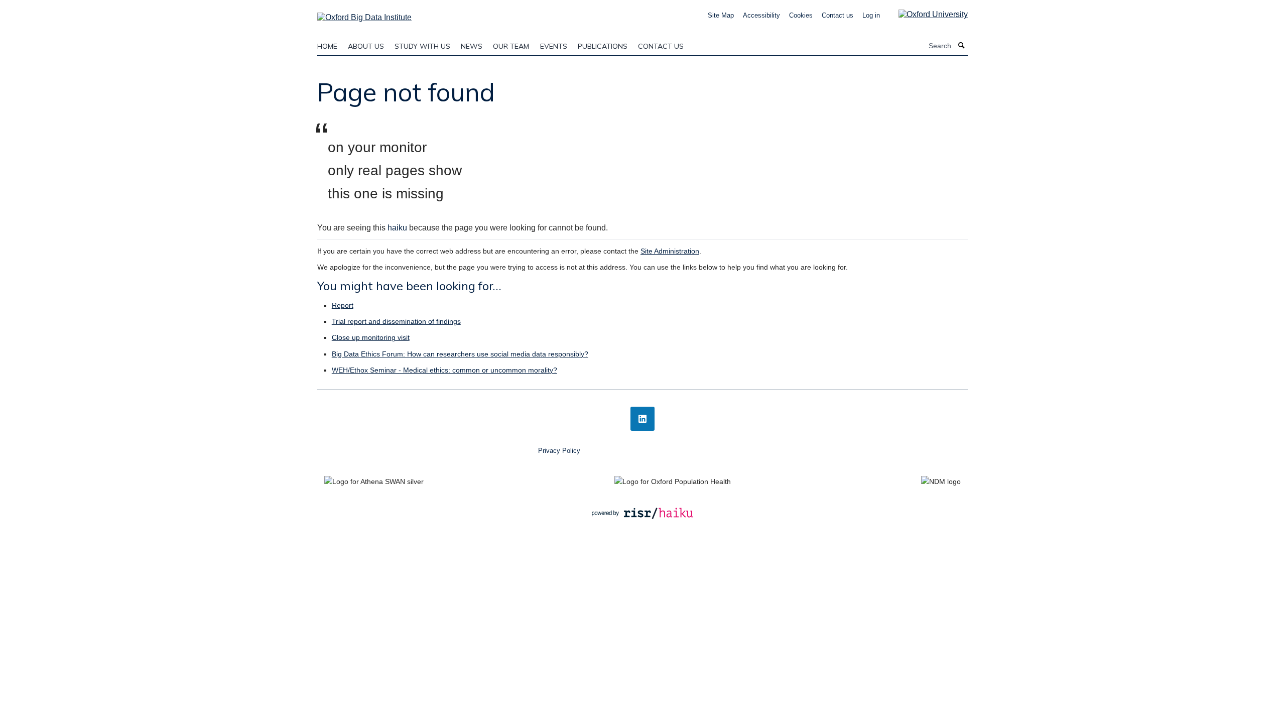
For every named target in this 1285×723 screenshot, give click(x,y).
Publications (602, 46)
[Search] (962, 46)
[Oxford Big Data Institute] (364, 14)
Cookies (801, 15)
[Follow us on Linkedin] (642, 419)
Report (342, 305)
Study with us (422, 46)
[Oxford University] (925, 14)
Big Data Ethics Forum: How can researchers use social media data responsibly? (460, 354)
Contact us (837, 15)
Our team (511, 46)
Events (553, 46)
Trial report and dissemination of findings (396, 321)
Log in (871, 15)
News (471, 46)
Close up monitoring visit (371, 337)
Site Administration (669, 251)
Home (327, 46)
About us (366, 46)
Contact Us (661, 46)
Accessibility (761, 15)
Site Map (721, 15)
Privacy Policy (559, 450)
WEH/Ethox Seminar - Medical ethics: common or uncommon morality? (444, 370)
